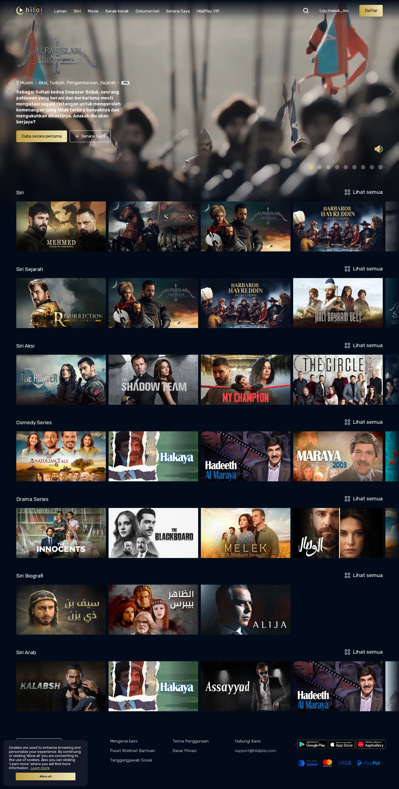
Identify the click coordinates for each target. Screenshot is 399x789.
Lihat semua (368, 192)
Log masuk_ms (334, 10)
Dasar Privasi (184, 750)
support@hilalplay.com (255, 750)
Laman (60, 11)
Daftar (371, 10)
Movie (93, 11)
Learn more (40, 768)
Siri (77, 11)
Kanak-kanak (117, 11)
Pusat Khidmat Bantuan (132, 750)
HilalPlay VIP (208, 11)
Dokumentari (147, 11)
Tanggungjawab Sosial (131, 760)
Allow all (45, 776)
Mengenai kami (123, 741)
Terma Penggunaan (190, 741)
